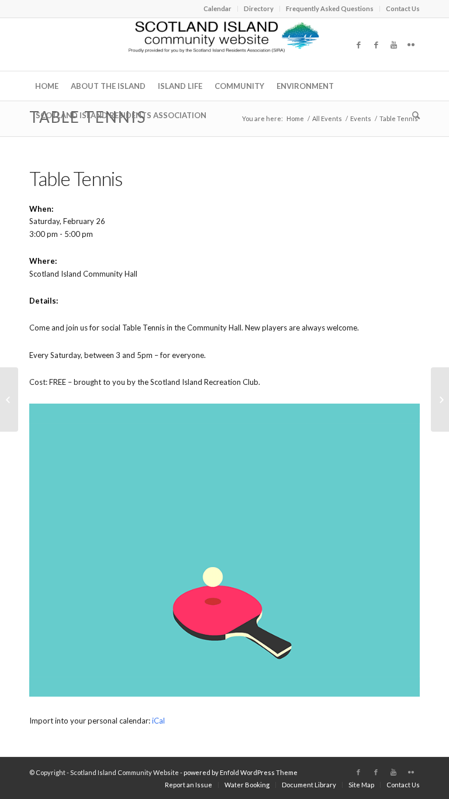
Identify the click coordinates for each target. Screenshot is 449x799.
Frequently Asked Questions (330, 8)
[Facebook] (358, 44)
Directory (259, 8)
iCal (158, 720)
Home (295, 118)
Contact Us (403, 8)
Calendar (217, 8)
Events (360, 118)
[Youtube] (393, 44)
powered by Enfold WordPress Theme (241, 772)
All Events (327, 118)
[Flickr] (411, 44)
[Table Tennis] (9, 399)
